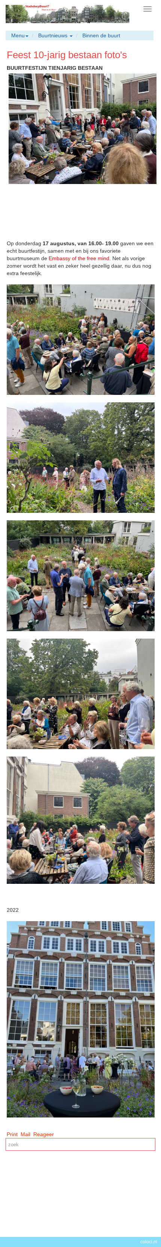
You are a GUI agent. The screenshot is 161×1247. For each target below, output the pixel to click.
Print (12, 1134)
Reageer (43, 1134)
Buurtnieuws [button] (53, 35)
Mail (25, 1134)
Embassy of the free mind (79, 258)
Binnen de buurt (101, 35)
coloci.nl (148, 1241)
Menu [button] (18, 35)
